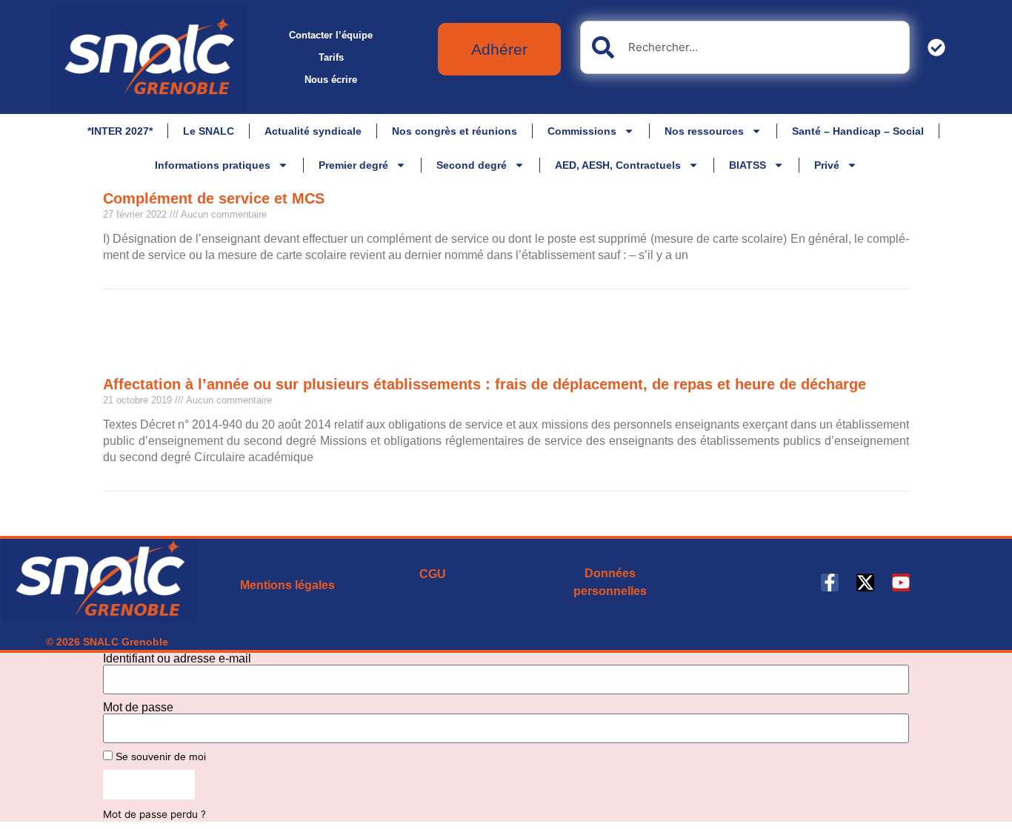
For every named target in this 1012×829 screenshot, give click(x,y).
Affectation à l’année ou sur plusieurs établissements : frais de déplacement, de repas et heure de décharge (484, 384)
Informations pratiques (212, 165)
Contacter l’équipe (331, 35)
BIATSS (747, 165)
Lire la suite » (131, 281)
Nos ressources (704, 131)
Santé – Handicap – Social (858, 131)
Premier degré (353, 165)
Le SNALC (208, 131)
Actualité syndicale (313, 131)
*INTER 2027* (120, 131)
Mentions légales (287, 585)
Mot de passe (138, 708)
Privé (826, 165)
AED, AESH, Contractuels (618, 165)
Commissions (581, 131)
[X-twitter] (865, 582)
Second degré (471, 165)
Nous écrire (330, 79)
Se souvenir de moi (159, 756)
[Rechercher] (939, 47)
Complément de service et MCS (213, 198)
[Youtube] (901, 582)
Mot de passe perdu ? (154, 814)
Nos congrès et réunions (454, 131)
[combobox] (745, 47)
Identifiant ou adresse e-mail (177, 659)
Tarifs (331, 57)
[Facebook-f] (830, 582)
